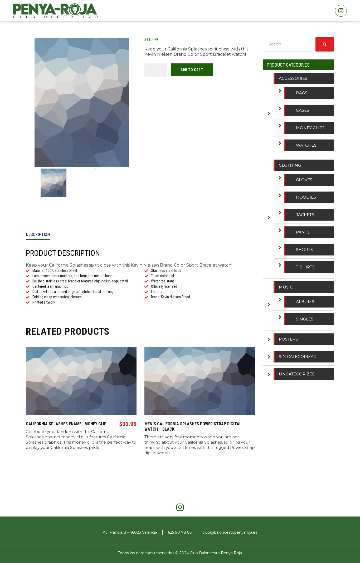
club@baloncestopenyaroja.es (229, 532)
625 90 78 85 (180, 532)
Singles (304, 319)
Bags (301, 92)
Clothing (290, 165)
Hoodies (306, 197)
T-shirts (305, 266)
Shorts (304, 249)
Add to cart (192, 70)
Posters (288, 339)
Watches (306, 145)
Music (286, 287)
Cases (302, 110)
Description (38, 234)
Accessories (293, 78)
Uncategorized (297, 373)
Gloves (304, 179)
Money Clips (310, 127)
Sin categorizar (298, 356)
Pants (303, 232)
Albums (305, 301)
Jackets (305, 214)
